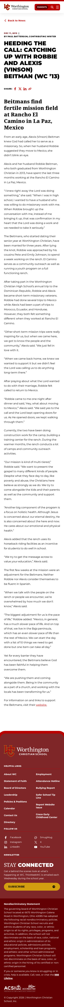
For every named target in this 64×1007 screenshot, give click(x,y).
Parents (42, 7)
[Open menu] (57, 7)
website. (41, 704)
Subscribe (16, 886)
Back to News (16, 20)
